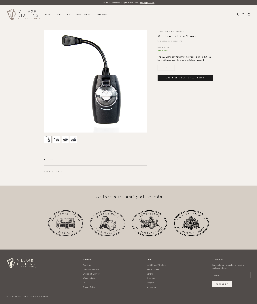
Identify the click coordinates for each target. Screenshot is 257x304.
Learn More (101, 14)
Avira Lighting (83, 14)
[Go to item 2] (56, 139)
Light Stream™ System (156, 265)
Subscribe (222, 284)
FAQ (84, 283)
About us (87, 265)
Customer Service (91, 269)
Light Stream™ (63, 14)
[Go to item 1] (48, 139)
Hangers (150, 283)
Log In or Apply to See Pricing (185, 78)
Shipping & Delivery (91, 274)
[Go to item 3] (65, 139)
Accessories (152, 287)
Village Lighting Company (171, 31)
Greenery (151, 278)
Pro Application (147, 3)
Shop (47, 14)
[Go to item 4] (73, 139)
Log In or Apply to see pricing (170, 41)
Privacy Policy (89, 287)
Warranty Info (89, 278)
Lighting (150, 274)
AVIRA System (153, 269)
